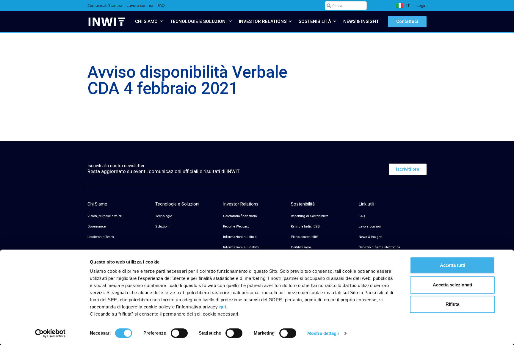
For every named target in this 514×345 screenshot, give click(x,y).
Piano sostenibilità (305, 237)
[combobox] (346, 5)
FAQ (362, 216)
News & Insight (370, 237)
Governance (96, 226)
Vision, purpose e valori (104, 216)
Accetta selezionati (452, 284)
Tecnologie (163, 216)
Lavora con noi (370, 226)
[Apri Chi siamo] (161, 21)
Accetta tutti (452, 265)
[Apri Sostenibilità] (335, 21)
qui (222, 306)
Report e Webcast (236, 226)
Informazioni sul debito (240, 247)
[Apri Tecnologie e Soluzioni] (230, 21)
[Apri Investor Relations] (290, 21)
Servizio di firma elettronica (379, 247)
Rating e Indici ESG (305, 226)
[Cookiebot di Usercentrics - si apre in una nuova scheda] (50, 333)
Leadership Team (100, 237)
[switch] (179, 333)
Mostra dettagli (323, 333)
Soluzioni (162, 226)
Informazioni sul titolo (239, 237)
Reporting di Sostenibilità (309, 216)
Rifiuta (452, 304)
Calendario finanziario (240, 216)
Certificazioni (301, 247)
